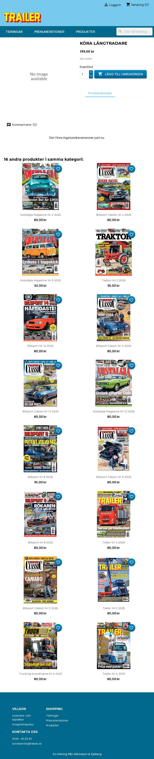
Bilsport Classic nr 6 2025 (113, 477)
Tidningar (14, 32)
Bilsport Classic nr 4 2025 (113, 215)
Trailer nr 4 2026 (113, 542)
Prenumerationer (49, 32)
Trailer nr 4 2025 (113, 673)
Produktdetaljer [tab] (100, 93)
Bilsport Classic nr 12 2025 (40, 411)
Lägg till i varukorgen (120, 74)
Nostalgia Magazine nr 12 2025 (114, 411)
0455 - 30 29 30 (22, 738)
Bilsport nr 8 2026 (40, 477)
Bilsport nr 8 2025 (40, 542)
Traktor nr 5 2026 (114, 280)
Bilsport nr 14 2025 (40, 346)
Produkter (85, 32)
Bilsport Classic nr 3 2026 (113, 346)
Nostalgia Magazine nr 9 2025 (40, 280)
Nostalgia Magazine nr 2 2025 (40, 215)
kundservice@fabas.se (27, 743)
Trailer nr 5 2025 (113, 608)
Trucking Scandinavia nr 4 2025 (40, 673)
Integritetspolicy (23, 724)
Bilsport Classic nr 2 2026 (40, 608)
